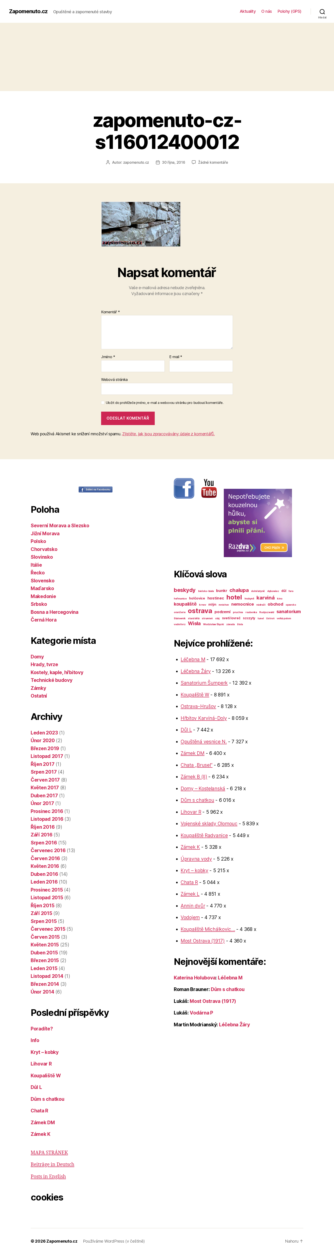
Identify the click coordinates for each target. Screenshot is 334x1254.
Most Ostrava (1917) (203, 941)
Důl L (36, 1087)
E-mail (175, 357)
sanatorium (289, 611)
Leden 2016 (44, 882)
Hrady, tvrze (44, 664)
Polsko (38, 541)
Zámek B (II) (194, 777)
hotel (234, 597)
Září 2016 (41, 835)
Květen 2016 (45, 866)
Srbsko (39, 604)
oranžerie (180, 612)
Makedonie (43, 596)
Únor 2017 (42, 803)
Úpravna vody (196, 859)
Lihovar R (41, 1064)
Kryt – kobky (45, 1052)
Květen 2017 (45, 787)
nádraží (260, 604)
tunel (261, 618)
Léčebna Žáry (196, 671)
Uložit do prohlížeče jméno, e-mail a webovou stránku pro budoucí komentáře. (165, 403)
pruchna (238, 612)
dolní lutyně (258, 591)
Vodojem (190, 917)
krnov (202, 604)
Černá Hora (43, 620)
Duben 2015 (44, 953)
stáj (217, 618)
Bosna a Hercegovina (54, 612)
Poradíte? (42, 1029)
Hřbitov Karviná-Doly (204, 718)
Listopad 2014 (47, 976)
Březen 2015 (45, 960)
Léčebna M (193, 659)
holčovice (197, 598)
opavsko (291, 604)
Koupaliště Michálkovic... (208, 929)
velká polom (284, 618)
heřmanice (180, 598)
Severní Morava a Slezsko (60, 525)
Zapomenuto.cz (28, 11)
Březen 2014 (45, 984)
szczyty (249, 618)
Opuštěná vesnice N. (204, 741)
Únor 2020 (43, 740)
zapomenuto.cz (136, 162)
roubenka (251, 612)
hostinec (215, 598)
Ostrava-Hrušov (198, 706)
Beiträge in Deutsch (52, 1165)
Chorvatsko (44, 549)
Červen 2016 (45, 858)
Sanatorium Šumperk (204, 683)
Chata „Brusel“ (196, 765)
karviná (265, 597)
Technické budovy (51, 680)
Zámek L (190, 894)
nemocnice (242, 604)
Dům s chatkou (48, 1099)
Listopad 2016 (47, 819)
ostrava (200, 611)
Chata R (39, 1111)
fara (291, 591)
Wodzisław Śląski (213, 624)
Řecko (38, 573)
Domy (37, 657)
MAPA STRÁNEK (49, 1153)
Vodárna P (201, 1013)
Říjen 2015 (42, 905)
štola (240, 624)
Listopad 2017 (47, 756)
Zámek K (40, 1134)
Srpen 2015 (44, 921)
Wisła (194, 623)
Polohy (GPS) (290, 11)
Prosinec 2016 (47, 811)
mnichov (224, 604)
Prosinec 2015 (47, 890)
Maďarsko (42, 588)
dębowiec (273, 591)
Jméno (108, 357)
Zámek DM (43, 1122)
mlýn (212, 604)
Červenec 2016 (48, 850)
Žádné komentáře (213, 162)
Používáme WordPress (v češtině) (114, 1241)
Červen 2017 (45, 780)
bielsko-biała (206, 591)
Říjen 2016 (43, 827)
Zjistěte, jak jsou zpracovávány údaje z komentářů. (168, 433)
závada (230, 624)
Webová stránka (114, 379)
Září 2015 (41, 913)
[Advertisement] (167, 57)
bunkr (221, 590)
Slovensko (43, 581)
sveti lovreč (231, 618)
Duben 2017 (44, 795)
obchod (275, 604)
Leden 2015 (44, 968)
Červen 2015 (45, 937)
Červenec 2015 (48, 929)
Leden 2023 (44, 733)
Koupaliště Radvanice (204, 835)
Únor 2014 (42, 992)
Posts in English (48, 1177)
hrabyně (249, 598)
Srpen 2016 (44, 843)
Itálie (36, 565)
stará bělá (193, 618)
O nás (266, 11)
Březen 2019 (45, 748)
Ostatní (39, 696)
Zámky (38, 688)
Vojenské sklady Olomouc (209, 823)
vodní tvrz (179, 624)
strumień (207, 618)
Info (35, 1040)
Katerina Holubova (194, 978)
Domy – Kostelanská (203, 788)
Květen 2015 (45, 945)
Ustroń (270, 618)
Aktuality (248, 11)
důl (283, 591)
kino (279, 598)
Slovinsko (42, 557)
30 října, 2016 (173, 162)
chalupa (239, 590)
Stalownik (180, 618)
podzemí (222, 611)
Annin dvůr (193, 906)
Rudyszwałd (266, 612)
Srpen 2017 (44, 772)
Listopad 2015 (47, 897)
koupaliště (185, 604)
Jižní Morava (45, 533)
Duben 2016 (44, 874)
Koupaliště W (46, 1075)
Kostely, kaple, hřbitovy (57, 672)
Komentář (110, 312)
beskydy (185, 590)
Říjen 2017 (42, 764)
